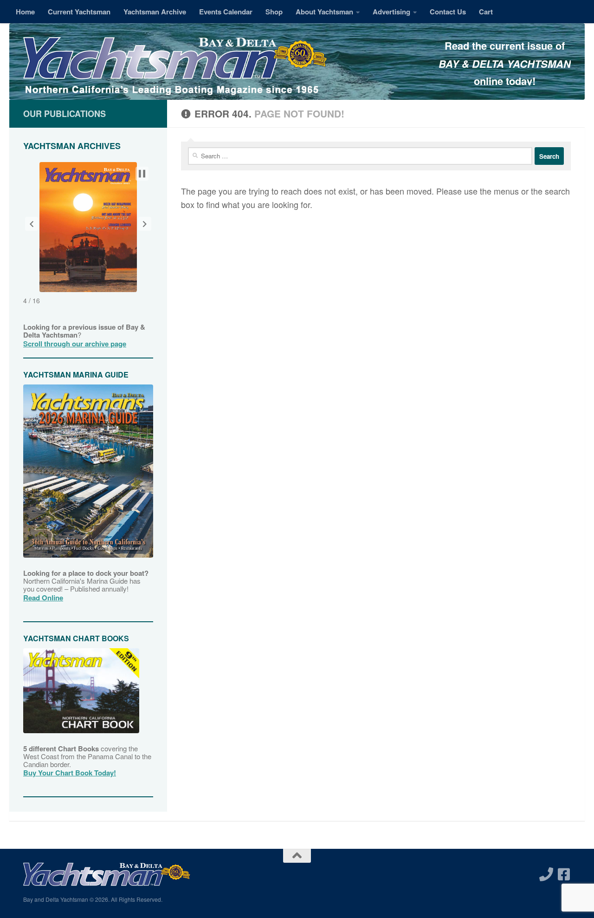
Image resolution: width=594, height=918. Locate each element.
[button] (31, 224)
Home (25, 12)
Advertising (391, 12)
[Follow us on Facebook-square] (564, 874)
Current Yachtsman (79, 12)
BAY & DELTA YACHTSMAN (505, 63)
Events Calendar (225, 12)
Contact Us (448, 12)
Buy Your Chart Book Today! (69, 773)
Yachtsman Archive (154, 12)
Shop (274, 12)
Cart (486, 12)
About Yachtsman (324, 12)
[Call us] (546, 874)
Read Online (43, 597)
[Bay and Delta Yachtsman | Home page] (175, 67)
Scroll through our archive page (74, 344)
